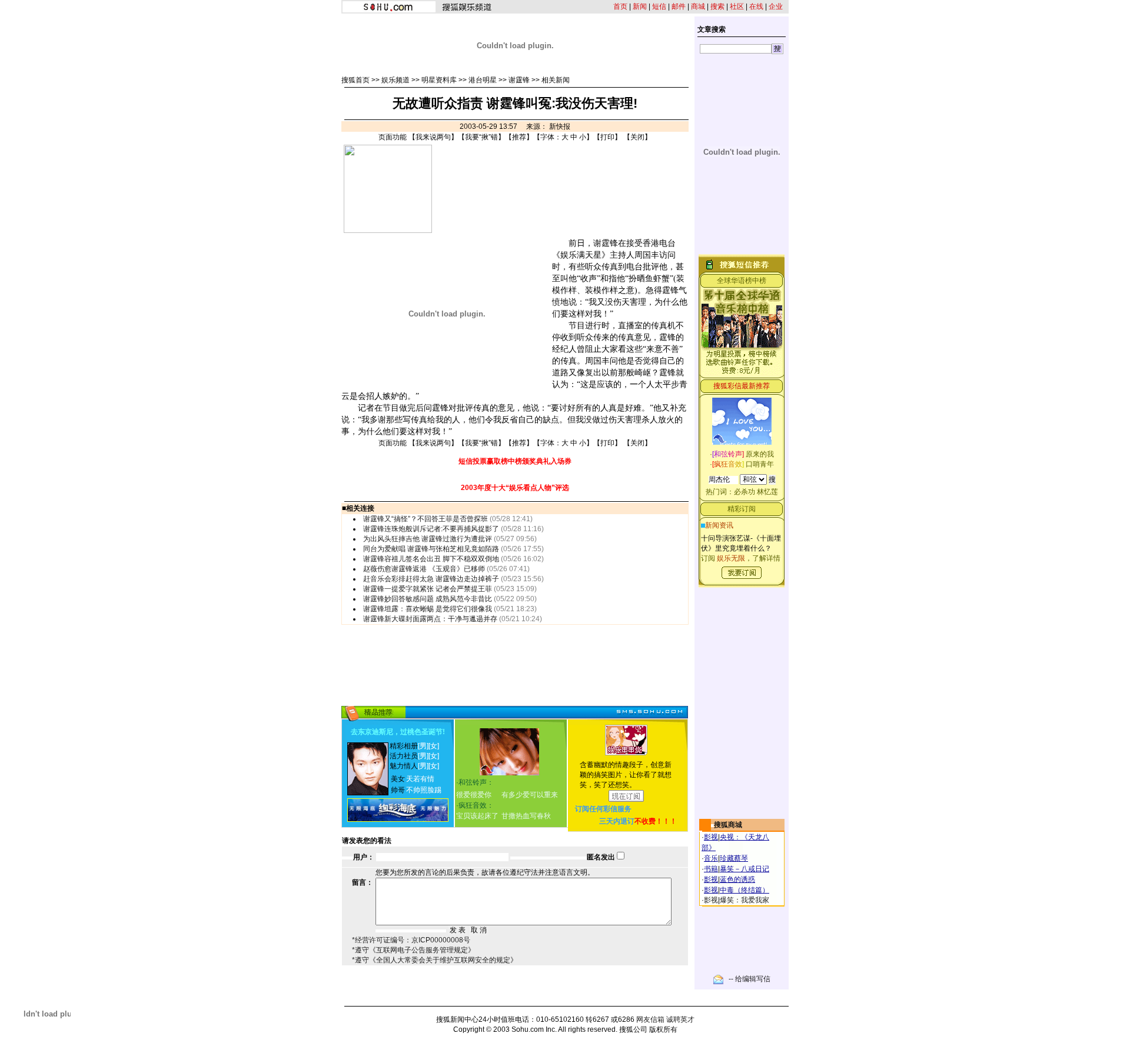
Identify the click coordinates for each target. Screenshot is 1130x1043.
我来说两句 (433, 137)
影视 (711, 837)
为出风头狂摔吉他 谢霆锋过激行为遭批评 (427, 539)
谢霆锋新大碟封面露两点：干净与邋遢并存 (430, 619)
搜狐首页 (355, 80)
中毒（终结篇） (744, 890)
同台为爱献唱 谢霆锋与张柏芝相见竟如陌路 (431, 549)
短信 (659, 6)
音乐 (711, 858)
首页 (620, 6)
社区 (737, 6)
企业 (776, 6)
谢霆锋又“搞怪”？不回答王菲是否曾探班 (425, 519)
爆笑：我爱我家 (744, 900)
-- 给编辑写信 (749, 979)
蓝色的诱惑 (737, 879)
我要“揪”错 (481, 137)
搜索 (717, 6)
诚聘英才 (680, 1019)
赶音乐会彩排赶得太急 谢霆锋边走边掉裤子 (431, 579)
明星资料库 (439, 80)
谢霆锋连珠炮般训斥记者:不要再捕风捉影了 (431, 529)
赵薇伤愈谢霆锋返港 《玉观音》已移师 (424, 569)
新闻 (640, 6)
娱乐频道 (395, 80)
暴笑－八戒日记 (744, 869)
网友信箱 (650, 1019)
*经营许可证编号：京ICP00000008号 (411, 940)
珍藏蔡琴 (734, 858)
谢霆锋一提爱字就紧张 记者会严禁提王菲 (427, 589)
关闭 (637, 137)
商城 (698, 6)
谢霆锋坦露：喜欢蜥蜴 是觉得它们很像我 (427, 609)
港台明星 (482, 80)
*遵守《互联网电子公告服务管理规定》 (413, 950)
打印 (607, 137)
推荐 (519, 137)
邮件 (679, 6)
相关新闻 (555, 80)
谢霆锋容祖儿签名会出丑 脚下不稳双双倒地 (431, 559)
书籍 (711, 869)
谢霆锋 (519, 80)
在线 (756, 6)
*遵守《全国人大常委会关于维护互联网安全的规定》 (434, 960)
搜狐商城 (728, 825)
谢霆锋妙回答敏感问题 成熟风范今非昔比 (427, 599)
